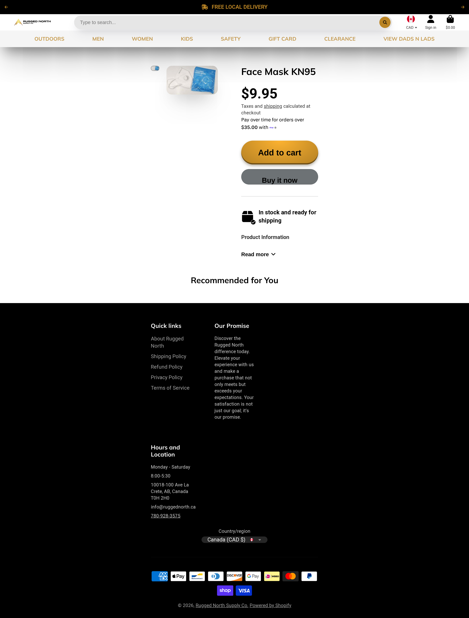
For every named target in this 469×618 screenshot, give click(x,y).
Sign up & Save (210, 322)
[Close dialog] (278, 278)
